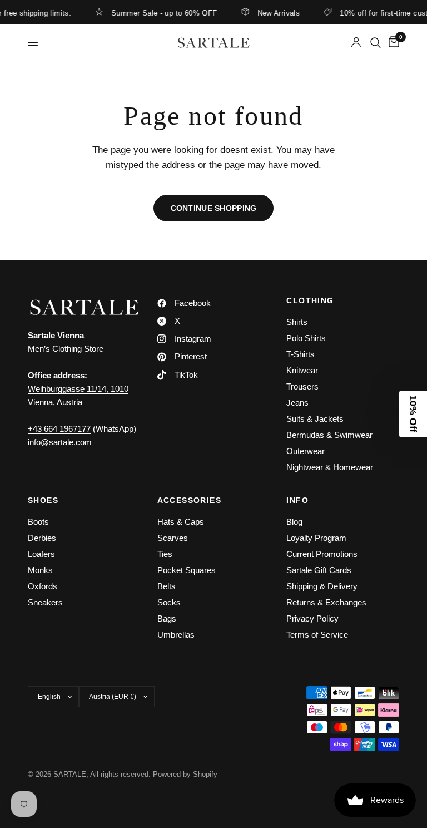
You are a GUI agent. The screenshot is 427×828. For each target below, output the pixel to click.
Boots (38, 521)
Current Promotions (322, 554)
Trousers (302, 386)
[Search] (375, 42)
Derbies (42, 538)
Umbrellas (176, 634)
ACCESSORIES (189, 500)
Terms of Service (317, 634)
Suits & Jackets (315, 418)
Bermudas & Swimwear (329, 435)
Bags (166, 618)
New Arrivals (273, 13)
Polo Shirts (306, 338)
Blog (294, 521)
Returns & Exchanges (326, 602)
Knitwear (302, 370)
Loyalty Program (316, 538)
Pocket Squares (186, 570)
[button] (413, 414)
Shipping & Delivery (322, 586)
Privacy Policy (312, 618)
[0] (392, 42)
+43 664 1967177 (59, 428)
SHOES (43, 500)
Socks (169, 602)
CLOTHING (310, 300)
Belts (166, 586)
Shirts (296, 322)
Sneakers (45, 602)
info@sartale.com (60, 442)
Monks (40, 570)
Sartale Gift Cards (318, 570)
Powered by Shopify (185, 774)
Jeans (297, 402)
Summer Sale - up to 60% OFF (159, 13)
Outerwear (305, 451)
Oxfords (42, 586)
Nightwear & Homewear (329, 467)
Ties (164, 554)
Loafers (41, 554)
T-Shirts (300, 354)
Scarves (172, 538)
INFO (297, 500)
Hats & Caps (180, 521)
